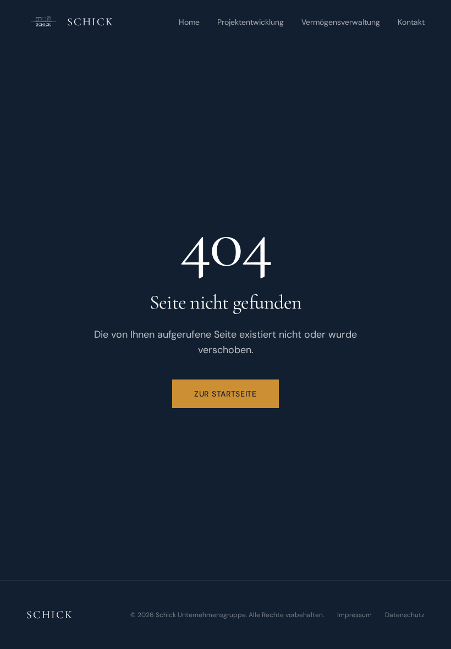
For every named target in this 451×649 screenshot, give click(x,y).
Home (189, 22)
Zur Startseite (225, 394)
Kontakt (411, 22)
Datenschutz (405, 614)
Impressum (354, 614)
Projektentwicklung (250, 22)
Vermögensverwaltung (340, 22)
